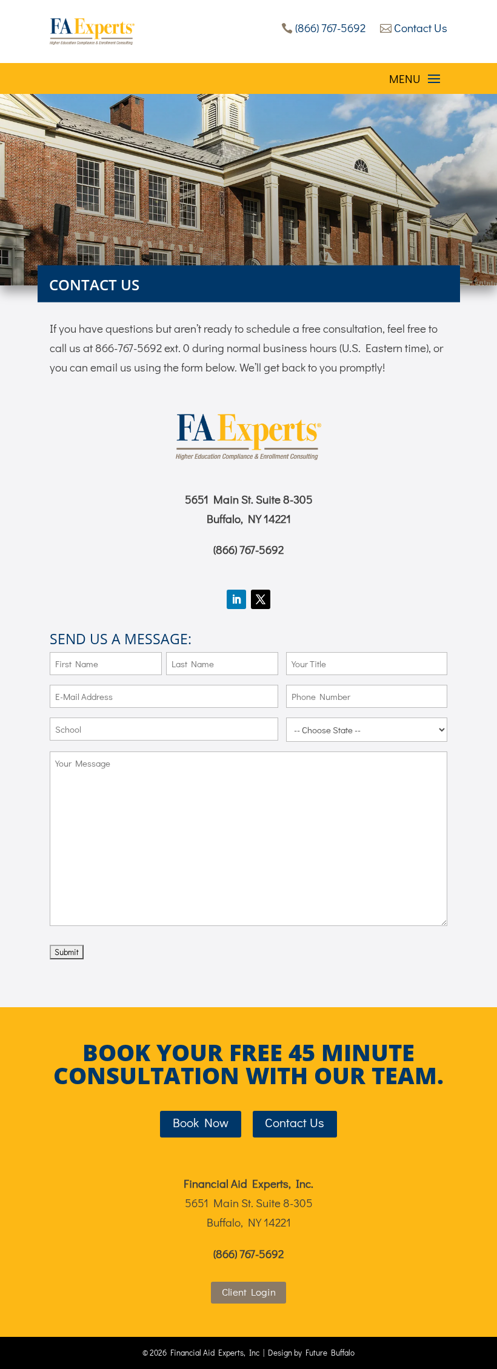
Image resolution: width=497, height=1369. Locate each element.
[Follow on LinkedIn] (236, 599)
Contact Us (413, 27)
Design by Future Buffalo (311, 1352)
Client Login (249, 1292)
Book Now (200, 1122)
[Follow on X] (260, 599)
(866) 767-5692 (323, 27)
